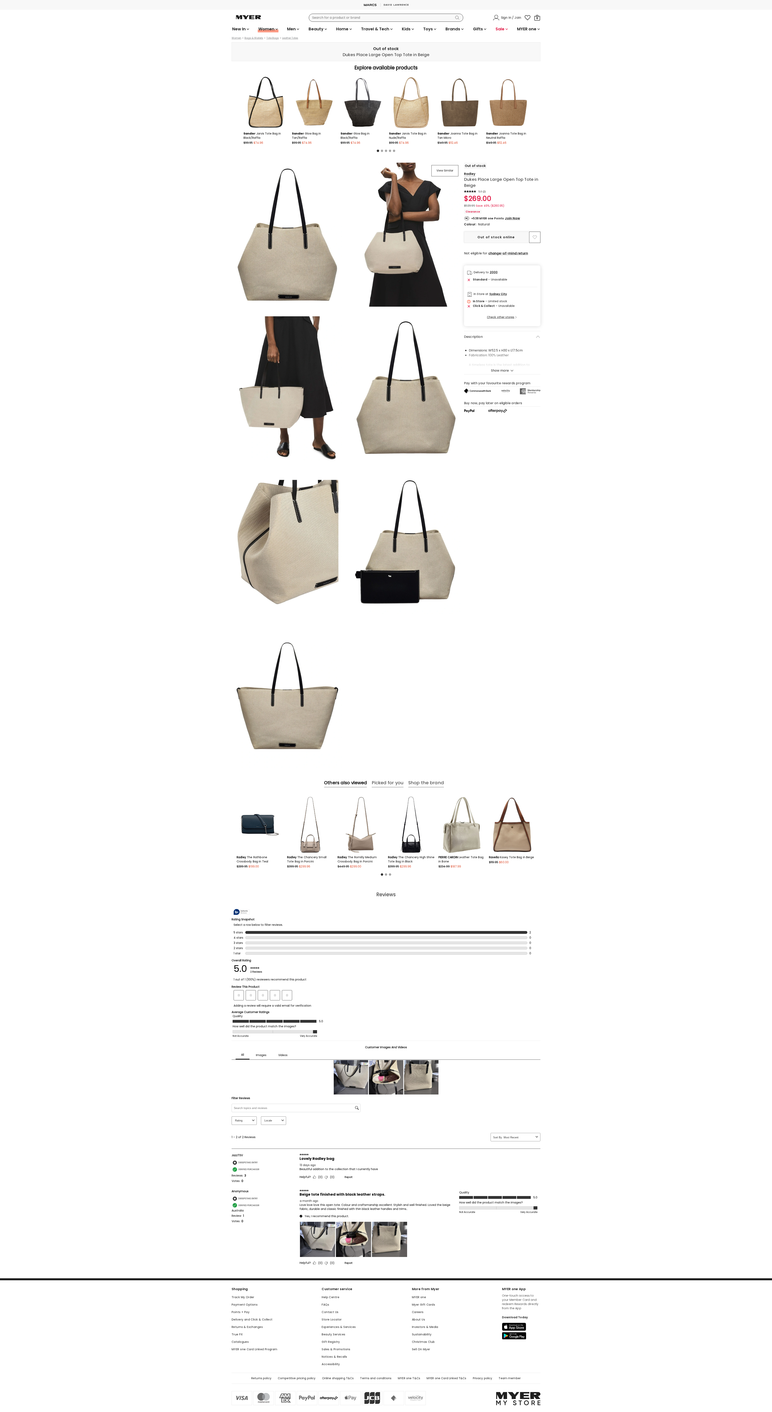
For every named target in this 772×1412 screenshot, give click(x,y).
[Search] (458, 18)
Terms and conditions (375, 1378)
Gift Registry (331, 1342)
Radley (469, 174)
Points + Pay (240, 1312)
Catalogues (240, 1342)
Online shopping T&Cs (338, 1378)
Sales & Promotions (336, 1349)
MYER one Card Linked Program (254, 1349)
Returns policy (261, 1378)
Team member (510, 1378)
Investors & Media (425, 1327)
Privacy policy (482, 1378)
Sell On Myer (421, 1349)
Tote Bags (272, 38)
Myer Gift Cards (423, 1305)
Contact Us (330, 1312)
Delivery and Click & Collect (252, 1319)
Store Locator (332, 1319)
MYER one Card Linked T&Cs (446, 1378)
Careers (418, 1312)
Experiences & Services (339, 1327)
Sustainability (422, 1334)
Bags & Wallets (253, 38)
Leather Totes (290, 38)
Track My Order (243, 1297)
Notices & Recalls (334, 1357)
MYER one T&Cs (409, 1378)
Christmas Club (423, 1342)
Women (236, 38)
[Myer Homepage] (248, 19)
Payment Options (245, 1305)
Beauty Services (333, 1334)
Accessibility (331, 1364)
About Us (418, 1319)
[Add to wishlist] (534, 237)
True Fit (237, 1334)
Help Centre (330, 1297)
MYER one (419, 1297)
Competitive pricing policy (297, 1378)
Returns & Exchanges (247, 1327)
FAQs (325, 1305)
